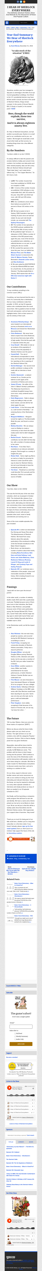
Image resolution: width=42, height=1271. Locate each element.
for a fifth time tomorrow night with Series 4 (22, 276)
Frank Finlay (15, 643)
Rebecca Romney (24, 560)
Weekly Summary (22, 1036)
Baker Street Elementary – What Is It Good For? (20, 1166)
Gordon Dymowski (17, 375)
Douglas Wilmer (16, 652)
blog (15, 858)
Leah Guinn (15, 407)
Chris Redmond (16, 333)
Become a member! (12, 1057)
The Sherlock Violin (11, 1159)
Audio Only (20, 1039)
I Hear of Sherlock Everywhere (21, 9)
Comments (21, 1142)
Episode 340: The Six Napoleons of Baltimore (19, 1163)
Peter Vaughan (16, 703)
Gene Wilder (15, 666)
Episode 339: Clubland (12, 1152)
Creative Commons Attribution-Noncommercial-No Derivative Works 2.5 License (20, 1262)
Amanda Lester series (26, 259)
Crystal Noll (15, 354)
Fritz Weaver (15, 680)
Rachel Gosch (16, 437)
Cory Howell (15, 345)
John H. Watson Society (19, 257)
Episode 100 (15, 569)
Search (35, 22)
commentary (22, 858)
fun (29, 858)
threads (21, 2)
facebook (18, 2)
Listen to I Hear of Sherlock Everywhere (21, 1124)
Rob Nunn (14, 447)
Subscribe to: (14, 1031)
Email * (12, 1023)
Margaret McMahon (17, 416)
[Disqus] (21, 952)
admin (11, 858)
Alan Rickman (15, 633)
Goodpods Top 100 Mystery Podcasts (21, 1072)
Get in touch (30, 1135)
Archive (31, 1142)
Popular (11, 1142)
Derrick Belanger (16, 366)
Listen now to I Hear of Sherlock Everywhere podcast (21, 1074)
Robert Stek (15, 456)
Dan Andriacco (19, 262)
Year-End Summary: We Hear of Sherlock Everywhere (20, 38)
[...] (28, 891)
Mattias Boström (16, 426)
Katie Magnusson (17, 398)
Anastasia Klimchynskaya (20, 322)
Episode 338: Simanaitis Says (15, 1170)
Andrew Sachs (16, 687)
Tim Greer (14, 470)
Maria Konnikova (23, 553)
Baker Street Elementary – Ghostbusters (18, 1156)
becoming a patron (15, 833)
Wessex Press (16, 252)
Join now (21, 1044)
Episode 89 (15, 530)
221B (13, 109)
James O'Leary (16, 384)
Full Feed (19, 1033)
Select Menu (7, 22)
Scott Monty (15, 46)
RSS (24, 2)
